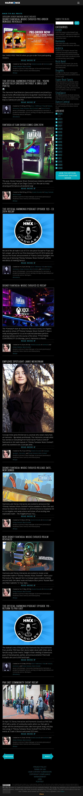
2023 (60, 119)
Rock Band (61, 61)
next (47, 756)
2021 (60, 125)
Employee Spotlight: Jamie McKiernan (22, 361)
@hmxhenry (16, 117)
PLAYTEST (40, 781)
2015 (60, 145)
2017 (60, 138)
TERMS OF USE (40, 769)
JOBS (40, 779)
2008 (60, 168)
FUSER (59, 30)
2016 (60, 141)
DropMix (60, 70)
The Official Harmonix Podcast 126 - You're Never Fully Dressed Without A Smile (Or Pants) (25, 83)
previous (8, 756)
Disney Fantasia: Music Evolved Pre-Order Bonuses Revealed (25, 20)
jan (59, 116)
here (62, 791)
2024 (60, 113)
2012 (60, 154)
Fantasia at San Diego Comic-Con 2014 (22, 124)
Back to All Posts (12, 13)
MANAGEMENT (40, 777)
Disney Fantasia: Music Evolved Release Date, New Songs (26, 469)
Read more (27, 60)
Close (41, 794)
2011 (60, 158)
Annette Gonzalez (36, 64)
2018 (60, 135)
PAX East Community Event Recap (20, 682)
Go (76, 23)
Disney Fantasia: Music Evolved (22, 66)
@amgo (15, 73)
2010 (60, 161)
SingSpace (61, 93)
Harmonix (46, 64)
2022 (60, 122)
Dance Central (45, 108)
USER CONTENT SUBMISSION (40, 772)
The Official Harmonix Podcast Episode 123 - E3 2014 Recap (28, 210)
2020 (60, 128)
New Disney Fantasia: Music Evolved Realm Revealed (25, 538)
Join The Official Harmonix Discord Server (68, 175)
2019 (60, 132)
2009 (60, 164)
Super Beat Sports (64, 79)
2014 (60, 148)
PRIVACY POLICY (39, 767)
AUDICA (59, 48)
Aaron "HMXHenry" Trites (38, 106)
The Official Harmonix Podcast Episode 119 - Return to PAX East (26, 607)
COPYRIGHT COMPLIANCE (40, 774)
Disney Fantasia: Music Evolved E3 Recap (24, 285)
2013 (60, 151)
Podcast (49, 106)
